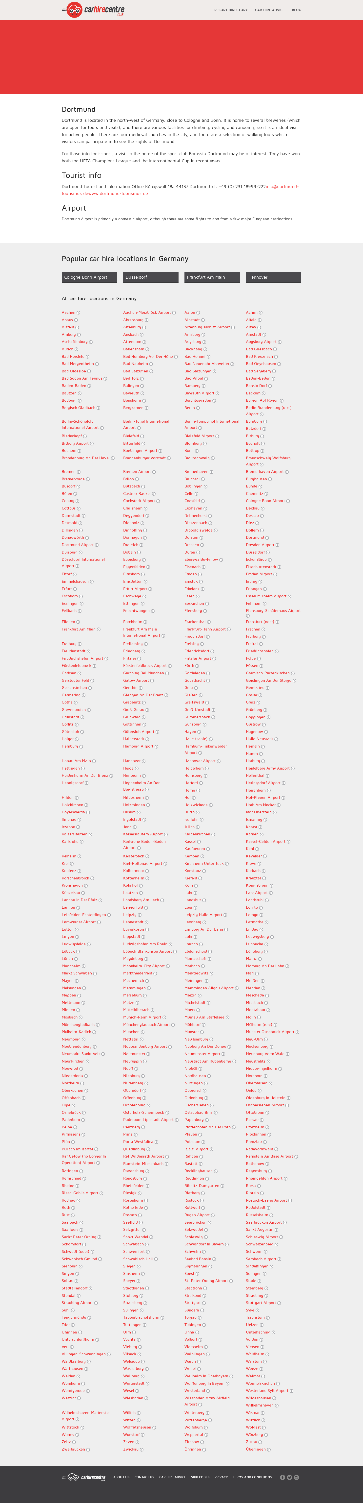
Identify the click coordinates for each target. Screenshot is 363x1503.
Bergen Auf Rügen (263, 400)
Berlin (190, 407)
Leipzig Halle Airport (203, 914)
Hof (188, 797)
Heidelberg (194, 768)
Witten (130, 1420)
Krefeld (191, 878)
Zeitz (67, 1441)
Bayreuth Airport (200, 393)
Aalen (190, 312)
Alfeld (252, 319)
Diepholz (132, 522)
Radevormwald (260, 1149)
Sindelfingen (258, 1266)
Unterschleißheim (78, 1339)
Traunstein (256, 1317)
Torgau (191, 1317)
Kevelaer (254, 856)
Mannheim (72, 966)
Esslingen (71, 603)
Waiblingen (195, 1354)
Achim (252, 312)
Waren (190, 1361)
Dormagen (133, 537)
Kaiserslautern (75, 834)
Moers (190, 1009)
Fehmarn (254, 603)
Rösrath (130, 1214)
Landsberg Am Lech (141, 899)
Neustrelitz (256, 1061)
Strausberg (133, 1302)
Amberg (69, 334)
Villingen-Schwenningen (84, 1354)
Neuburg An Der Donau (205, 1046)
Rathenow (255, 1163)
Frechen (254, 629)
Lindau (253, 929)
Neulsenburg (258, 1046)
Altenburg (132, 327)
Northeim (71, 1083)
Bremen (69, 471)
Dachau (253, 508)
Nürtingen (194, 1083)
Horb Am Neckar (261, 804)
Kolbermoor (134, 870)
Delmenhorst (196, 515)
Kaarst (252, 826)
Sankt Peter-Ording (80, 1237)
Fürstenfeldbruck (77, 665)
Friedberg (132, 651)
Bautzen (70, 393)
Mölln (251, 1017)
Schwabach (134, 1244)
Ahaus (68, 319)
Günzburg (193, 724)
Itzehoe (69, 826)
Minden (69, 1009)
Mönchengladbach (79, 1024)
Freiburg (70, 643)
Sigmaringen (196, 1266)
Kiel (66, 863)
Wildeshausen (259, 1398)
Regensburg (257, 1170)
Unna (189, 1332)
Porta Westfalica (139, 1141)
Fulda (251, 658)
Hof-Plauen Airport (264, 797)
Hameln (253, 746)
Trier (66, 1324)
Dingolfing (133, 530)
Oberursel (193, 1090)
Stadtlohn (193, 1288)
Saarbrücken (196, 1222)
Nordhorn (255, 1075)
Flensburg (193, 610)
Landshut (193, 899)
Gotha (68, 702)
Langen (69, 907)
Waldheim (255, 1354)
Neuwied (70, 1068)
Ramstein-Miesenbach (144, 1163)
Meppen (69, 995)
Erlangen (254, 588)
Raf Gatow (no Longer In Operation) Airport (84, 1159)
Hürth (190, 812)
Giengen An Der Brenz (143, 695)
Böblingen (194, 486)
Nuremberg (133, 1083)
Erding (252, 581)
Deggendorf (134, 515)
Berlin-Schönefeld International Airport (81, 424)
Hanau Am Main (77, 760)
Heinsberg (194, 775)
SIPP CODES (200, 1477)
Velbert (191, 1339)
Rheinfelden (134, 1185)
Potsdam (193, 1141)
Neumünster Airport (203, 1053)
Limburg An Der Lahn (204, 929)
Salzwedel (194, 1229)
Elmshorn (132, 574)
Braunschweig (197, 458)
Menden (254, 988)
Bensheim (132, 400)
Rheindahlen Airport (265, 1178)
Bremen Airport (137, 471)
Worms (68, 1434)
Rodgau (69, 1200)
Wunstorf (132, 1434)
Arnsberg (193, 334)
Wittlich (254, 1420)
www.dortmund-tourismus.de (118, 193)
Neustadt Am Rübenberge (208, 1061)
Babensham (134, 349)
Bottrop (253, 450)
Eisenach (193, 566)
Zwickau (131, 1449)
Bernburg (254, 421)
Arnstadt (254, 334)
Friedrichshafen (260, 651)
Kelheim (70, 856)
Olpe (67, 1105)
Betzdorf (254, 428)
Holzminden (134, 804)
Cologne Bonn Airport (266, 500)
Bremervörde (74, 479)
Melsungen (72, 988)
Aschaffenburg (75, 341)
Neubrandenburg (77, 1046)
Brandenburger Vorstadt (145, 458)
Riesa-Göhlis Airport (81, 1192)
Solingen (254, 1273)
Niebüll (191, 1068)
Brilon (129, 479)
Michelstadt (195, 1002)
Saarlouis (71, 1229)
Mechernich (134, 980)
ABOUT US (121, 1477)
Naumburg (72, 1039)
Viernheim (194, 1346)
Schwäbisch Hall (138, 1259)
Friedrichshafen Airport (83, 658)
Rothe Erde (133, 1207)
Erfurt (67, 588)
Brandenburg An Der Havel (86, 458)
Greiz (251, 702)
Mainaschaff (196, 958)
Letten (68, 929)
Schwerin (255, 1251)
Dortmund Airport (78, 544)
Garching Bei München (144, 673)
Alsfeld (68, 327)
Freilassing (133, 643)
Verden (253, 1339)
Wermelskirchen (261, 1383)
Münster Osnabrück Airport (271, 1031)
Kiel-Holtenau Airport (143, 863)
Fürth (189, 665)
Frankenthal (195, 621)
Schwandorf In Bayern (204, 1244)
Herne (190, 790)
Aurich (68, 349)
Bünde (252, 486)
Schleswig (194, 1237)
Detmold (70, 522)
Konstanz (193, 870)
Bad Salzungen (198, 371)
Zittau (252, 1441)
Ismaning (254, 819)
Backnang (193, 349)
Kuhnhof (131, 885)
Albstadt (192, 319)
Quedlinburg (134, 1149)
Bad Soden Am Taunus (82, 378)
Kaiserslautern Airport (143, 834)
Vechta (130, 1339)
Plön (66, 1141)
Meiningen (194, 980)
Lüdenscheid (196, 951)
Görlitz (68, 724)
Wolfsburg (194, 1427)
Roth (66, 1207)
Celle (189, 493)
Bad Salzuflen (136, 371)
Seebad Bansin (198, 1259)
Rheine (69, 1185)
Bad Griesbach (259, 349)
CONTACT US (144, 1477)
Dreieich (131, 544)
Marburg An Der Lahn (265, 966)
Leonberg (193, 922)
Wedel (190, 1368)
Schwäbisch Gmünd (80, 1259)
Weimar (253, 1376)
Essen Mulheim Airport (267, 596)
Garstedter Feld (76, 680)
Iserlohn (192, 819)
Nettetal (131, 1039)
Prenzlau (254, 1141)
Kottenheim (134, 878)
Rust (66, 1214)
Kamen (253, 834)
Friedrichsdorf (197, 651)
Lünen (68, 958)
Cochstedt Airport (139, 500)
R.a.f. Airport (197, 1149)
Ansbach (131, 334)
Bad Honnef (195, 356)
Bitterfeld (132, 443)
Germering (72, 695)
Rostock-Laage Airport (267, 1200)
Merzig (191, 995)
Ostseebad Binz (199, 1112)
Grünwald (132, 717)
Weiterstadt (134, 1383)
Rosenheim (133, 1200)
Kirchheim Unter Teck (204, 863)
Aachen (69, 312)
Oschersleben (197, 1105)
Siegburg (70, 1266)
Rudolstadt (256, 1207)
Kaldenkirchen (197, 834)
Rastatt (191, 1163)
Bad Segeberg (259, 371)
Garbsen (70, 673)
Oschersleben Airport (265, 1105)
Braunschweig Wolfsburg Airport (268, 461)
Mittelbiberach (137, 1009)
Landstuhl (255, 899)
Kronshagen (73, 885)
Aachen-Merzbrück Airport (147, 312)
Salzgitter (132, 1229)
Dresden (192, 544)
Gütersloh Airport (139, 731)
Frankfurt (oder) (261, 621)
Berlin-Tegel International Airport (146, 424)
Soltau (68, 1280)
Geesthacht (195, 680)
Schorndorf (72, 1244)
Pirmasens (71, 1134)
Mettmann (71, 1002)
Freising (192, 643)
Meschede (255, 995)
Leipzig (130, 914)
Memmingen (135, 988)
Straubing (255, 1295)
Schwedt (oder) (76, 1251)
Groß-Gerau (134, 709)
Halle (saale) (196, 738)
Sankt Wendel (136, 1237)
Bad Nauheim (136, 363)
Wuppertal (194, 1434)
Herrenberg (256, 790)
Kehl (250, 848)
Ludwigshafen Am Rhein (146, 944)
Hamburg (70, 746)
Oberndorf (132, 1090)
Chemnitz (255, 493)
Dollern (253, 530)
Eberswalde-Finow (201, 559)
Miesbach (255, 1002)
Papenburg (194, 1119)
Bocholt (253, 443)
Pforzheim (255, 1127)
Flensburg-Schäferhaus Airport (273, 610)
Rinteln (253, 1192)
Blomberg (193, 443)
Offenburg (132, 1097)
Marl (250, 973)
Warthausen (73, 1368)
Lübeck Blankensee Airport (148, 951)
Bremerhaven (197, 471)
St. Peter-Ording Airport (206, 1280)
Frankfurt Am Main (79, 629)
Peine (67, 1127)
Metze (129, 1002)
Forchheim (133, 621)
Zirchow (192, 1441)
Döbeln (130, 552)
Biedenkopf (72, 436)
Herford (191, 782)
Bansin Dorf (257, 385)
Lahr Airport (257, 892)
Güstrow (254, 724)
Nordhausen (195, 1075)
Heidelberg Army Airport (268, 768)
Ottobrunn (255, 1112)
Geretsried (256, 687)
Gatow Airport (136, 680)
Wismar (253, 1412)
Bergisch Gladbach (79, 407)
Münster (192, 1031)
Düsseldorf (256, 552)
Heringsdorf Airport (264, 782)
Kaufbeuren (195, 848)
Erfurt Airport (135, 588)
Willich (130, 1412)
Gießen (191, 695)
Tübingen (193, 1324)
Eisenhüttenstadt (262, 566)
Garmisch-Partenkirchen (268, 673)
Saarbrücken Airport (264, 1222)
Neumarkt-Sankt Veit (81, 1053)
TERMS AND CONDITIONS (252, 1477)
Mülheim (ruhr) (260, 1024)
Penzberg (132, 1127)
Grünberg (254, 709)
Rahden (191, 1156)
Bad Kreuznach (260, 356)
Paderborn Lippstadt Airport (149, 1119)
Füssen (253, 665)
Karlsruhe (71, 841)
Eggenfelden (134, 566)
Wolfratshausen (137, 1427)
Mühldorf (193, 1024)
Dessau (253, 515)
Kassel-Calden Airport (266, 841)
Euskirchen (194, 603)
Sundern (192, 1310)
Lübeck (69, 951)
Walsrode (132, 1361)
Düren (190, 552)
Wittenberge (196, 1420)
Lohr (189, 936)
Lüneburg (255, 951)
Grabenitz (132, 702)
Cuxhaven (193, 508)
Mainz (252, 958)
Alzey (251, 327)
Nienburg (132, 1075)
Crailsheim (133, 508)
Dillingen (70, 530)
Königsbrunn (258, 885)
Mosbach (70, 1017)
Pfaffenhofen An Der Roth (208, 1127)
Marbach (192, 966)
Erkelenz (192, 588)
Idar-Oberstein (259, 812)
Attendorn (132, 341)
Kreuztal (254, 878)
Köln (189, 885)
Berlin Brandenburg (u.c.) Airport (269, 410)
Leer (189, 907)
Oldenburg (194, 1097)
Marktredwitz (197, 973)
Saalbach (71, 1222)
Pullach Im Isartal (78, 1149)
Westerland (195, 1390)
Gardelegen (195, 673)
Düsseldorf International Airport (83, 562)
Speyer (130, 1280)
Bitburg (253, 436)
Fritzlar (130, 658)
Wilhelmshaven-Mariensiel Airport (86, 1415)
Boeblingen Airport (141, 450)
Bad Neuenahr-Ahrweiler (207, 363)
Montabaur (256, 1009)
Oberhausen (257, 1083)
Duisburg (70, 552)
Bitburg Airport (76, 443)
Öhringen (193, 1449)
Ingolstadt (132, 819)
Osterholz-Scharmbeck (144, 1112)
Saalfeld (131, 1222)
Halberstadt (134, 738)
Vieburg (130, 1346)
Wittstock (71, 1427)
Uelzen (253, 1324)
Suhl (66, 1310)
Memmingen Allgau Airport (209, 988)
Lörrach (191, 944)
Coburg (69, 500)
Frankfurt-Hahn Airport (205, 629)
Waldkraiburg (74, 1361)
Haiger (68, 738)
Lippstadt (132, 936)
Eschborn (70, 596)
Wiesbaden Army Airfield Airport (207, 1401)
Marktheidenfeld (138, 973)
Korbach (254, 870)
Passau (253, 1119)
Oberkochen (73, 1090)
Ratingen (70, 1170)
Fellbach (70, 610)
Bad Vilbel (194, 378)
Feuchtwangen (137, 610)
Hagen (190, 731)
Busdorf (69, 486)
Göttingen (132, 724)
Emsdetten (133, 581)
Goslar (252, 695)
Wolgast (254, 1427)
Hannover (132, 760)
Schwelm (193, 1251)
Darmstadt (72, 515)
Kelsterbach (134, 856)
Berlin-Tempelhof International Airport (212, 424)
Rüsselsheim (257, 1214)
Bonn (189, 450)
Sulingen (131, 1310)
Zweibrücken (74, 1449)
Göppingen (256, 717)
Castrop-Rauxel (137, 493)
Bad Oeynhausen (261, 363)
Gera (189, 687)
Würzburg (255, 1434)
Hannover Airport (200, 760)
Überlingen (256, 1449)
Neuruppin (133, 1061)
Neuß (128, 1068)
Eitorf (67, 574)
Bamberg (193, 385)
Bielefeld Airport (199, 436)
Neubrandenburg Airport (145, 1046)
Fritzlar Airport (198, 658)
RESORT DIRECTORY (231, 10)
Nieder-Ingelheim (262, 1068)
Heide (129, 768)
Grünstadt (71, 717)
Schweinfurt (134, 1251)
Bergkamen (134, 407)
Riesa (251, 1185)
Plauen (191, 1134)
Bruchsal (192, 479)
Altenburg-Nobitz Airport (207, 327)
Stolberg (131, 1295)
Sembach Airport (262, 1259)
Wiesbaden (133, 1398)
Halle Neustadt (260, 738)
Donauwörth (73, 537)
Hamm (252, 753)
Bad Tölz (131, 378)
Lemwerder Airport (79, 922)
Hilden (68, 797)
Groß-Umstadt (198, 709)
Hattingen (71, 768)
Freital (252, 643)
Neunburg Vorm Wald (266, 1053)
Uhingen (70, 1332)
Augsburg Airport (262, 341)
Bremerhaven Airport (265, 471)
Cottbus (69, 508)
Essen (190, 596)
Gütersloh (71, 731)
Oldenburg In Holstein (266, 1097)
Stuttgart (193, 1302)
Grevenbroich (74, 709)
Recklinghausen (199, 1170)
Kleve (252, 863)
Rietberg (192, 1192)
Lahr (189, 892)
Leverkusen (134, 929)
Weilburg (132, 1376)
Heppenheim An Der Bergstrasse (141, 785)
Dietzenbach (196, 522)
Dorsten (192, 537)
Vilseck (130, 1354)
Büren (67, 493)
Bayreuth (132, 393)
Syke (251, 1310)
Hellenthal (256, 775)
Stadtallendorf (75, 1288)
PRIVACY (221, 1477)
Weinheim (71, 1383)
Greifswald (194, 702)
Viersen (253, 1346)
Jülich (190, 826)
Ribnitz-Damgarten (202, 1185)
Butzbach (132, 486)
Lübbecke (255, 944)
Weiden (69, 1376)
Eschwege (132, 596)
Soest (190, 1273)
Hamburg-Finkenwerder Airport (205, 749)
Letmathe (255, 922)
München (132, 1031)
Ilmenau (70, 819)
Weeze (253, 1368)
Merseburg (133, 995)
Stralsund (193, 1295)
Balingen (131, 385)
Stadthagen (134, 1288)
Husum (130, 812)
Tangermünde (74, 1317)
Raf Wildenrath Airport (144, 1156)
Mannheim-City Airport (144, 966)
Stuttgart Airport (261, 1302)
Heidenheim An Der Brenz (85, 775)
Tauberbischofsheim (142, 1317)
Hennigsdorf (73, 782)
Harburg (253, 760)
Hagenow (255, 731)
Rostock (192, 1200)
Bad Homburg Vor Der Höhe (148, 356)
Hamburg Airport (139, 746)
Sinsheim (132, 1273)
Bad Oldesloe (74, 371)
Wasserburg (134, 1368)
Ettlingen (132, 603)
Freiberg (254, 636)
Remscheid (72, 1178)
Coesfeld (192, 500)
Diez (250, 522)
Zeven (129, 1441)
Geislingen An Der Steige (269, 680)
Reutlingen (194, 1178)
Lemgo (253, 914)
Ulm (127, 1332)
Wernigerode (74, 1390)
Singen (68, 1273)
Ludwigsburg (258, 936)
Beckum (254, 393)
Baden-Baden (259, 378)
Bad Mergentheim (78, 363)
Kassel (190, 841)
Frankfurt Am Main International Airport (142, 632)
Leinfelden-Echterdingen (84, 914)
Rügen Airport (197, 1214)
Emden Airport (259, 574)
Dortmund (255, 537)
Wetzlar (69, 1398)
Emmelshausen (76, 581)
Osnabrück (72, 1112)
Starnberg (255, 1288)
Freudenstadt (74, 651)
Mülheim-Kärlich (77, 1031)
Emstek (191, 581)
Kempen (192, 856)
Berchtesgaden (198, 400)
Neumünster (134, 1053)
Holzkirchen (73, 804)
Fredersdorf (195, 636)
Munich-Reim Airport (142, 1017)
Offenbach (72, 1097)
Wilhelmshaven (260, 1405)
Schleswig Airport (262, 1237)
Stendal (69, 1295)
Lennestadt (134, 922)
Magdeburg (133, 958)
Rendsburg (133, 1178)
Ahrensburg (134, 319)
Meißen (253, 980)
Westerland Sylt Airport (268, 1390)
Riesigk (130, 1192)
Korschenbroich (76, 878)
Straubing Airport (78, 1302)
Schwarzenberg (260, 1244)
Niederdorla (73, 1075)
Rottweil (192, 1207)
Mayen (68, 980)
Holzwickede (196, 804)
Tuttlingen (133, 1324)
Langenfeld (133, 907)
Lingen (68, 936)
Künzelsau (71, 892)
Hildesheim (134, 797)
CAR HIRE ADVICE (269, 10)
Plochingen (256, 1134)
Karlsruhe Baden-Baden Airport (144, 844)
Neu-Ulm (255, 1039)
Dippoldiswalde (199, 530)
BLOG (296, 10)
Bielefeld (131, 436)
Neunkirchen (74, 1061)
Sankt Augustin (260, 1229)
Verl (66, 1346)
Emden (191, 574)
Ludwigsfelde (74, 944)
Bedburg (70, 400)
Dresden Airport (261, 544)
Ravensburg (134, 1170)
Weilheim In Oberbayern (206, 1376)
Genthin (131, 687)
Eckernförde (257, 559)
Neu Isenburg (196, 1039)
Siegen (130, 1266)
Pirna (128, 1134)
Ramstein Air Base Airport (270, 1156)
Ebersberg (132, 559)
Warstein (254, 1361)
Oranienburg (135, 1105)
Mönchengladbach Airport (147, 1024)
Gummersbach (197, 717)
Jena (128, 826)
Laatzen (131, 892)
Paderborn (71, 1119)
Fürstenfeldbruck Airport (145, 665)
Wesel (129, 1390)
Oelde (252, 1090)
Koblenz (70, 870)
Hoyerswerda (74, 812)
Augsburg (193, 341)
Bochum (70, 450)
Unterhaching (259, 1332)
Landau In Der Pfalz (80, 899)
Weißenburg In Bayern (205, 1383)
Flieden (69, 621)
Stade (252, 1280)
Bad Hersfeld (74, 356)
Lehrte (252, 907)
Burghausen (257, 479)
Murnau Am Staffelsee (205, 1017)
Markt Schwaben (77, 973)
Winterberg (195, 1412)
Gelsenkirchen (75, 687)
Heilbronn (132, 775)
